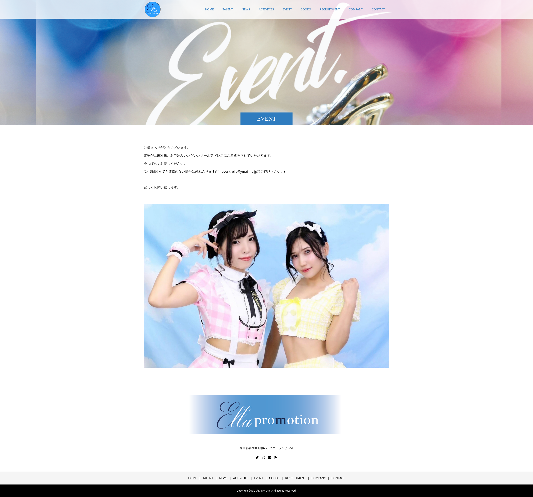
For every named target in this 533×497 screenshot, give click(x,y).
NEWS (246, 9)
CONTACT (378, 9)
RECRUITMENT (330, 9)
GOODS (305, 9)
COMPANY (356, 9)
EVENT (287, 9)
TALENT (228, 9)
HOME (209, 9)
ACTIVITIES (266, 9)
